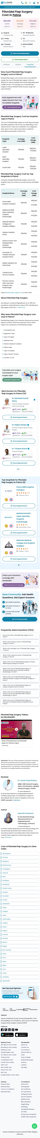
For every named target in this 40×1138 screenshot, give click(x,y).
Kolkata (4, 931)
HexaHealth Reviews (27, 1109)
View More (16, 800)
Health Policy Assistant (28, 1117)
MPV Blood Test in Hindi (8, 1045)
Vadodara (5, 977)
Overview (6, 64)
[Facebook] (2, 1030)
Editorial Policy (5, 1092)
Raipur (4, 961)
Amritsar (5, 857)
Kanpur (4, 927)
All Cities (24, 1112)
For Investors (25, 1050)
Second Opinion (26, 1097)
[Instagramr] (13, 1030)
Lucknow (5, 934)
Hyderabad (5, 904)
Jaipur (4, 915)
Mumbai (5, 938)
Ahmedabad (6, 854)
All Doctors (24, 1084)
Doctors (18, 64)
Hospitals (30, 64)
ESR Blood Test (6, 1050)
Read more (21, 307)
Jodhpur (5, 923)
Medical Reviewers (27, 1060)
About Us (24, 1045)
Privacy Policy (5, 1084)
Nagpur (4, 946)
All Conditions (25, 1089)
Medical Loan (25, 1099)
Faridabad (5, 880)
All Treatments (26, 1092)
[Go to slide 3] (20, 469)
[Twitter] (5, 1030)
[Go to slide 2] (19, 469)
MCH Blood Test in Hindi (9, 1047)
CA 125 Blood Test (7, 1060)
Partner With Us (26, 1052)
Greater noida (6, 888)
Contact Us (25, 1047)
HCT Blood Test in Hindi (8, 1055)
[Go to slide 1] (18, 469)
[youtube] (16, 1029)
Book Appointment (20, 417)
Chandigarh (6, 869)
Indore (4, 907)
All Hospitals (25, 1087)
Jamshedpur (6, 919)
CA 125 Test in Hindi (7, 1062)
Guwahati (5, 896)
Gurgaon (5, 892)
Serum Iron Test (6, 1070)
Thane (4, 973)
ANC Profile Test (6, 1067)
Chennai (5, 873)
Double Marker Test (7, 1052)
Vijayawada (6, 981)
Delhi (4, 877)
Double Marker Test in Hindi (10, 1075)
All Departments (26, 1094)
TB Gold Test (5, 1057)
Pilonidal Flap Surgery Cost (13, 293)
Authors (23, 1062)
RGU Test (4, 1072)
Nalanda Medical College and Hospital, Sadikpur (25, 543)
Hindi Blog (24, 1107)
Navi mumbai (6, 950)
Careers (23, 1065)
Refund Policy (5, 1087)
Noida (4, 954)
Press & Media (26, 1057)
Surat (4, 969)
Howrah (4, 900)
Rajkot (4, 965)
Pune (4, 958)
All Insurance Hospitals (28, 1114)
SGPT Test (4, 1065)
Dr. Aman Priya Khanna (27, 780)
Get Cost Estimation (21, 53)
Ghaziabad (5, 884)
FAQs (23, 1055)
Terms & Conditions (7, 1089)
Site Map (24, 1067)
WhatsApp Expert (21, 59)
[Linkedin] (9, 1030)
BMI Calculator (26, 1102)
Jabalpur (5, 911)
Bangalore (5, 861)
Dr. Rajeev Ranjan (19, 425)
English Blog (25, 1104)
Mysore (4, 942)
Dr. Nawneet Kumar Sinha (20, 399)
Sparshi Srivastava (25, 813)
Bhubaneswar (6, 865)
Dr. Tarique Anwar (19, 448)
